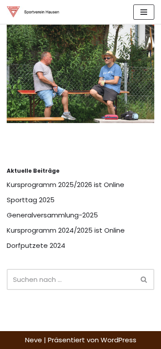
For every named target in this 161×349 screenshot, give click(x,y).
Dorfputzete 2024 (36, 245)
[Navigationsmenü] (143, 12)
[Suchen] (144, 279)
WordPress (118, 340)
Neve (33, 340)
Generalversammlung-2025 (52, 215)
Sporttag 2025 (31, 199)
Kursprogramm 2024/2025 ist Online (66, 230)
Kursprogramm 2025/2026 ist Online (65, 184)
